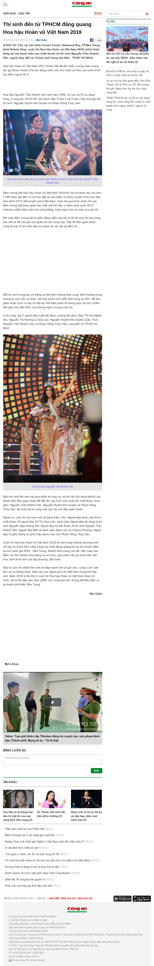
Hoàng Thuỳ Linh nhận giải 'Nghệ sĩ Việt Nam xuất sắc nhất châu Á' (44, 841)
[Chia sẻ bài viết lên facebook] (91, 40)
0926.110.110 (68, 898)
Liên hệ (41, 898)
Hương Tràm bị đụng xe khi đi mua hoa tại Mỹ (32, 866)
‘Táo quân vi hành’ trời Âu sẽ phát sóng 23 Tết (32, 854)
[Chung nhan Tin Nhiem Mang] (26, 960)
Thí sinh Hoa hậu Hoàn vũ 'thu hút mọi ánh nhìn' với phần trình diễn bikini (47, 860)
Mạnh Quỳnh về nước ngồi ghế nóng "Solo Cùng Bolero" (38, 873)
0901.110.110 (85, 898)
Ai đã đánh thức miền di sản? (22, 847)
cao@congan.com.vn (27, 956)
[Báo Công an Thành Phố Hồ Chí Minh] (82, 4)
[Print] (99, 40)
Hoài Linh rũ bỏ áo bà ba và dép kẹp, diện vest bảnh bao (86, 816)
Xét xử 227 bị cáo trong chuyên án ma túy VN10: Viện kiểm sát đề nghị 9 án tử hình (127, 58)
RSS (99, 13)
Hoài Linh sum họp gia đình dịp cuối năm (28, 885)
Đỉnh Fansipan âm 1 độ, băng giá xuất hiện (30, 835)
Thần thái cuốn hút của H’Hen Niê (24, 828)
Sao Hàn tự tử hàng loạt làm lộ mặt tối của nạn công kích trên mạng (18, 816)
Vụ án (110, 21)
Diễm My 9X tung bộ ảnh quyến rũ (25, 879)
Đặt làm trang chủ (20, 898)
